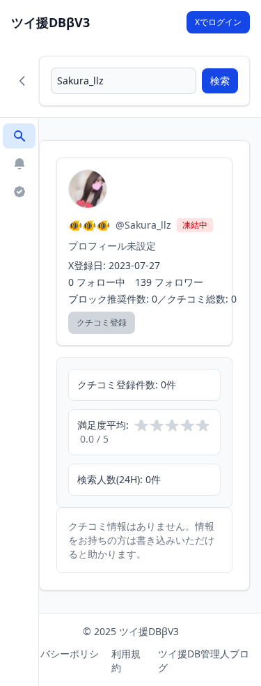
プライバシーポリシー (55, 660)
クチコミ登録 (102, 322)
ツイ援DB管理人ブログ (203, 660)
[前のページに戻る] (22, 81)
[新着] (19, 163)
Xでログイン (218, 22)
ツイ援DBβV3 (50, 22)
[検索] (19, 135)
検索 (220, 80)
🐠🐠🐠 (89, 225)
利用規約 (126, 660)
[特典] (19, 191)
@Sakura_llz (143, 224)
